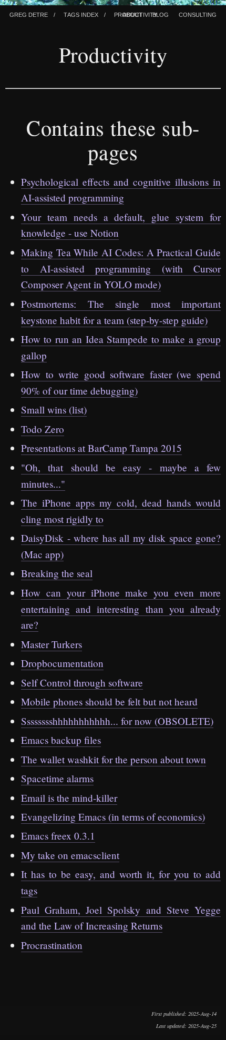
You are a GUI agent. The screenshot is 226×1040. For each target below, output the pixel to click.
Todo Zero (42, 429)
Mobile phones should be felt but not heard (109, 701)
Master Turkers (51, 644)
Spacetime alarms (57, 778)
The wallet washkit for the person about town (113, 759)
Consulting (198, 13)
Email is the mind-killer (69, 797)
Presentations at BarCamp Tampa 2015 (101, 448)
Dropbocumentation (62, 663)
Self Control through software (82, 682)
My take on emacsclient (70, 855)
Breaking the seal (57, 573)
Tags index (81, 13)
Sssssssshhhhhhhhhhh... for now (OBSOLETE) (117, 721)
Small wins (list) (54, 409)
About (132, 13)
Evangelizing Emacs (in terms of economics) (113, 816)
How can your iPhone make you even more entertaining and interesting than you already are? (121, 608)
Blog (160, 13)
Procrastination (52, 945)
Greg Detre (28, 13)
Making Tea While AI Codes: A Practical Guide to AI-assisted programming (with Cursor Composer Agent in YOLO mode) (121, 268)
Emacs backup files (61, 739)
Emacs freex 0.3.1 (58, 835)
